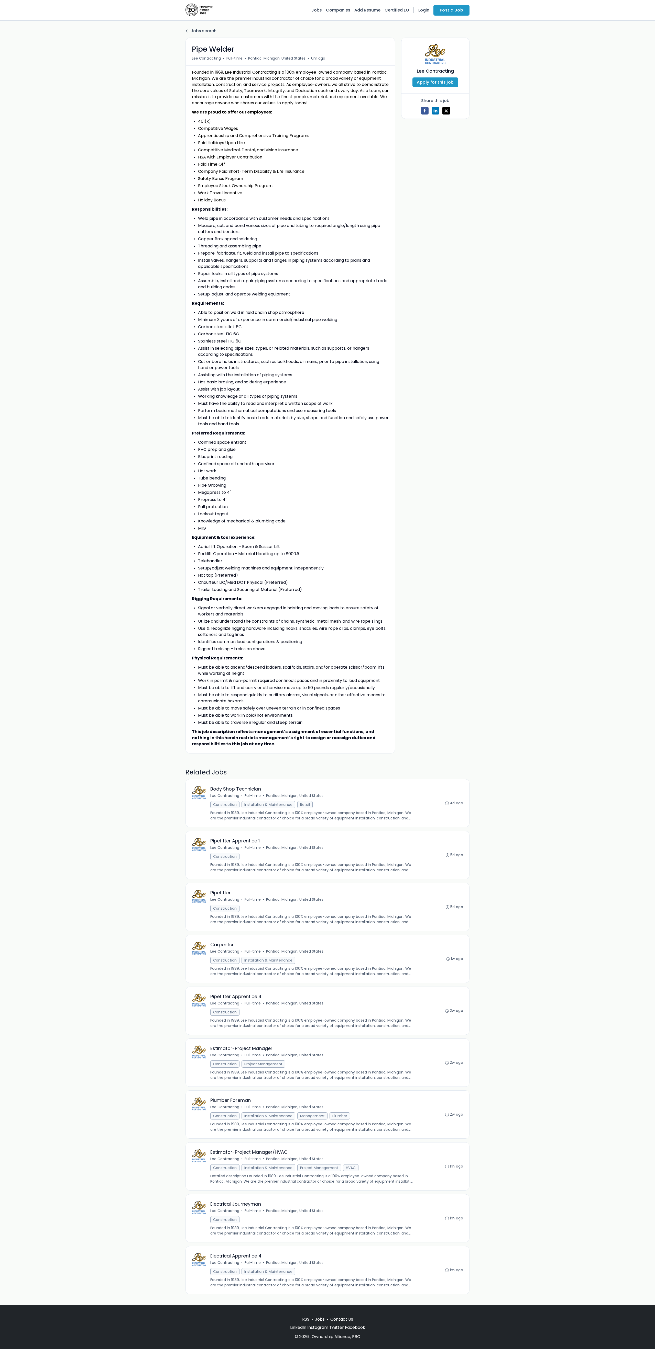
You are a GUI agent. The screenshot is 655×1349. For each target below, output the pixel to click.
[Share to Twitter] (446, 111)
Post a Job (451, 10)
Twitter (336, 1327)
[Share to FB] (425, 111)
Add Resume (367, 10)
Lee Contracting (206, 58)
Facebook (355, 1327)
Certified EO (397, 10)
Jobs (316, 10)
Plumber (339, 1115)
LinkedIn (298, 1327)
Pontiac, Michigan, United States (276, 58)
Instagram (317, 1327)
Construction (225, 804)
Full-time (234, 58)
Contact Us (341, 1319)
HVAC (351, 1167)
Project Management (263, 1064)
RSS (305, 1319)
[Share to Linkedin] (435, 111)
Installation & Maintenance (268, 804)
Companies (338, 10)
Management (312, 1115)
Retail (305, 804)
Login (423, 10)
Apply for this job (435, 82)
